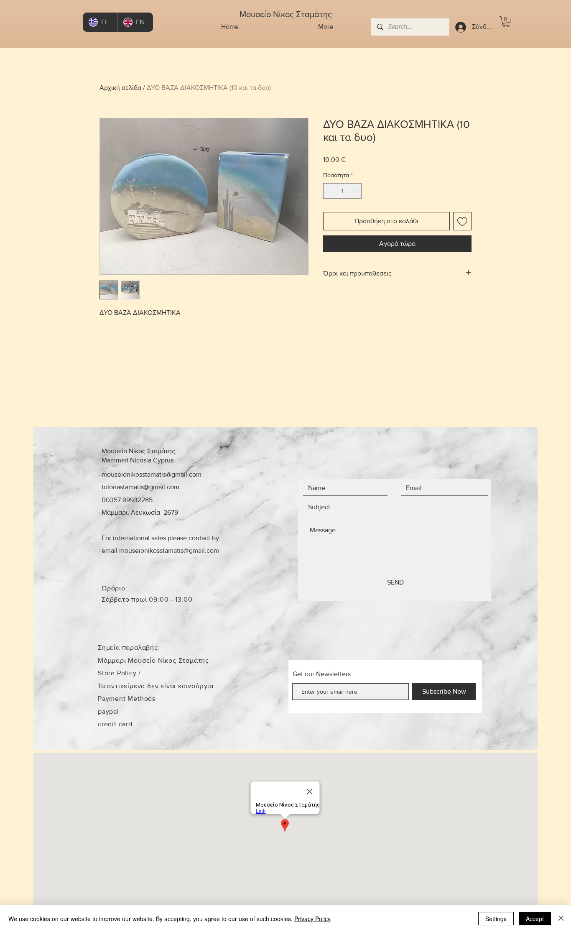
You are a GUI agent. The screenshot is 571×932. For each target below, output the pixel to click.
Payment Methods (126, 698)
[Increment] (355, 191)
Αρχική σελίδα (120, 87)
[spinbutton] (342, 191)
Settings (496, 918)
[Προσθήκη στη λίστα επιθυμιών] (462, 221)
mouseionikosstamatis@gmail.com (151, 474)
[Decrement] (329, 191)
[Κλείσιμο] (561, 918)
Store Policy (118, 673)
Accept (535, 918)
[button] (506, 21)
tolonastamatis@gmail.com (140, 486)
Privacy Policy (312, 918)
